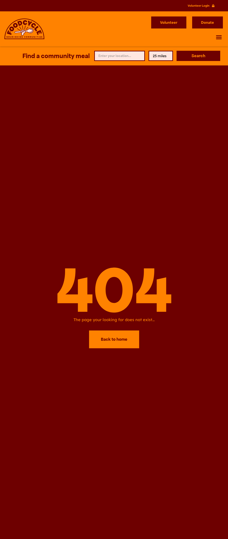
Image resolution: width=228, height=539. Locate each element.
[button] (219, 37)
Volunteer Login (199, 6)
